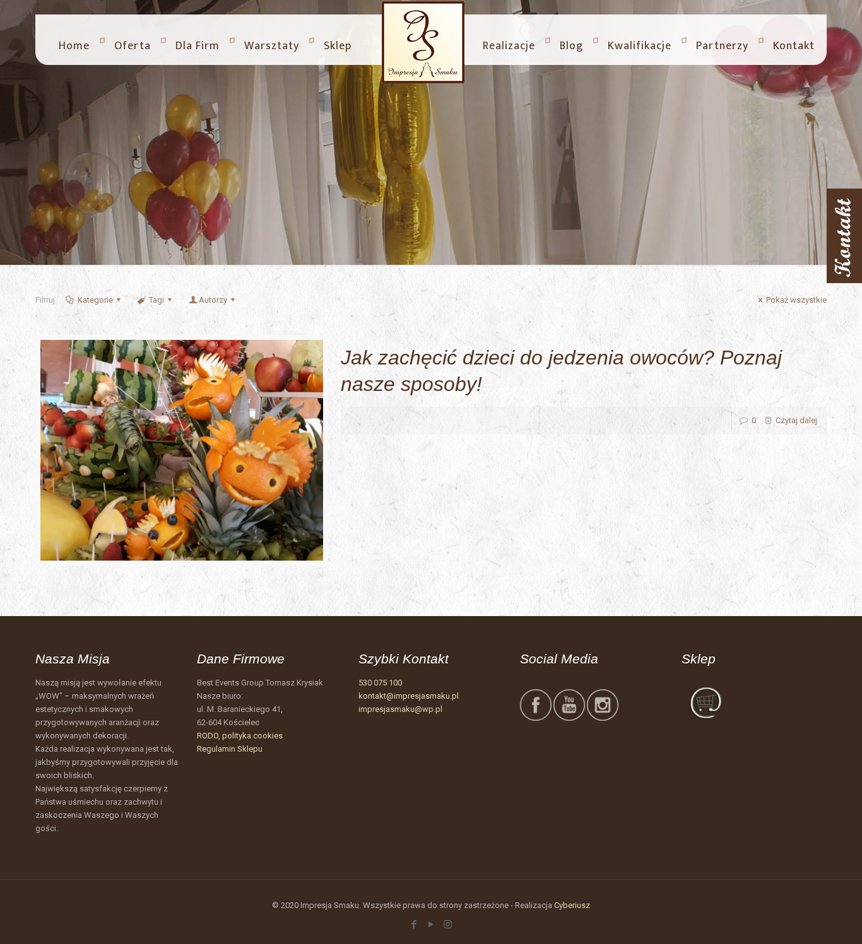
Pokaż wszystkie (796, 300)
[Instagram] (447, 924)
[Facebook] (413, 924)
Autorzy (213, 300)
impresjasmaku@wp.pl (400, 709)
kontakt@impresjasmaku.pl (408, 696)
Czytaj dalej (796, 420)
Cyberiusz (572, 905)
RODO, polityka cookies (240, 735)
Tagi (156, 300)
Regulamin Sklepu (230, 749)
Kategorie (95, 300)
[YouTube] (430, 924)
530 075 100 (380, 682)
